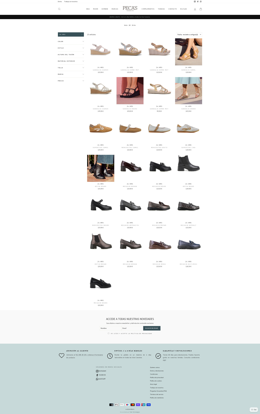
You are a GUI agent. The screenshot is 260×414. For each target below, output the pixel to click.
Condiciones (154, 374)
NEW (88, 9)
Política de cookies (156, 381)
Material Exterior (66, 61)
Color (60, 41)
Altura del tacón (66, 54)
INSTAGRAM (102, 371)
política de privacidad (141, 333)
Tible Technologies (134, 412)
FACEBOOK (102, 375)
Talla (60, 67)
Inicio (125, 25)
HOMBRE (105, 9)
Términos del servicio (156, 394)
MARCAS (115, 9)
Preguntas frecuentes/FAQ (158, 391)
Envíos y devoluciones (157, 371)
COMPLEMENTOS (148, 9)
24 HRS (62, 34)
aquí (164, 360)
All (129, 25)
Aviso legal (153, 384)
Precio (61, 80)
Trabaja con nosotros (71, 1)
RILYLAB (183, 9)
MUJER (95, 9)
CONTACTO (172, 9)
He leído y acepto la (131, 333)
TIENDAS (161, 9)
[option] (130, 17)
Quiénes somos (155, 367)
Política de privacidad (157, 377)
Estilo (61, 48)
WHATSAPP (102, 379)
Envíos (60, 1)
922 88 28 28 (81, 355)
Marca (61, 74)
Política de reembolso (157, 398)
